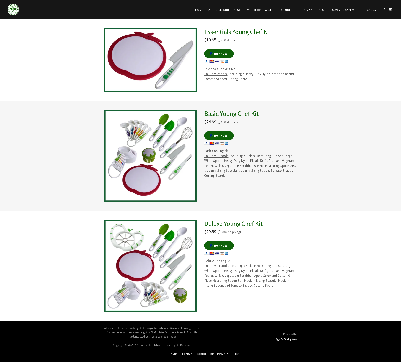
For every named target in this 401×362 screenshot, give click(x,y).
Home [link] (199, 10)
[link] (13, 9)
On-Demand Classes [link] (312, 10)
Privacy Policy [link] (228, 354)
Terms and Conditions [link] (197, 354)
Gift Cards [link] (368, 10)
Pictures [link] (285, 10)
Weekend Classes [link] (260, 10)
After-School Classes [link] (225, 10)
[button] (390, 9)
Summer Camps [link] (343, 10)
